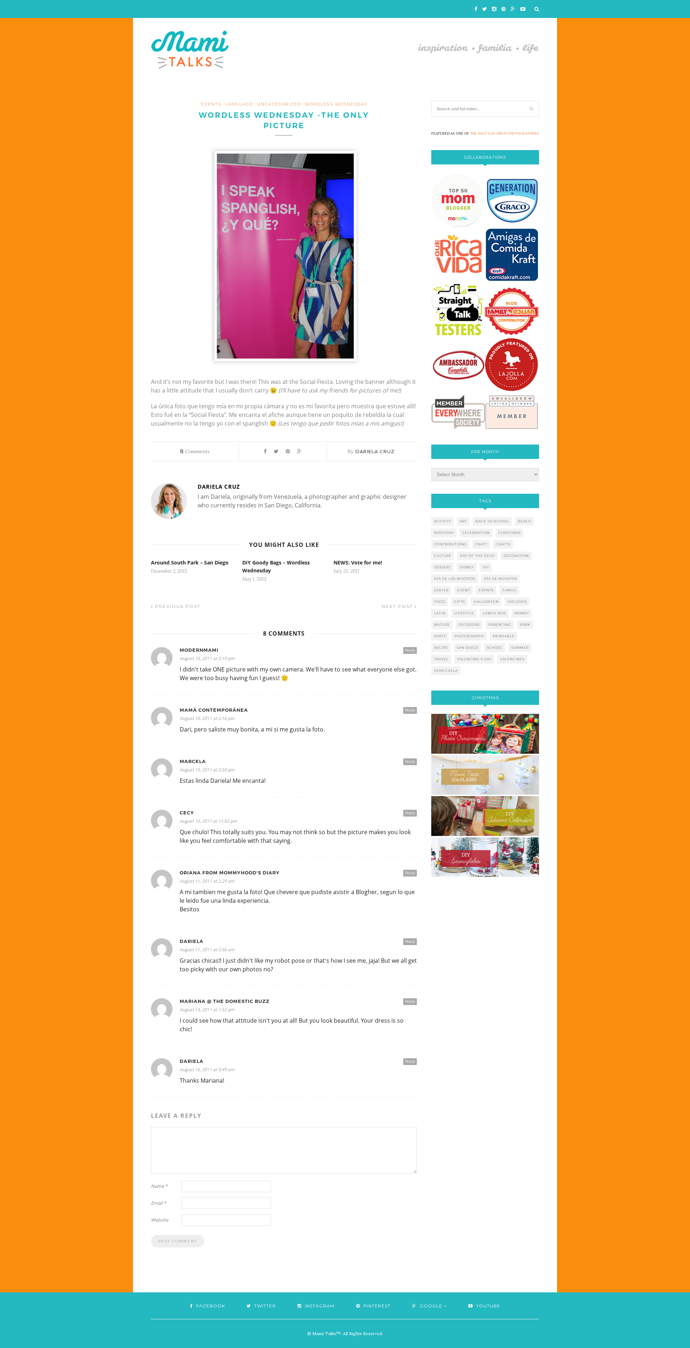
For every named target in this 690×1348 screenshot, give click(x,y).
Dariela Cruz (375, 451)
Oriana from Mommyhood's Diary (230, 873)
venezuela (446, 671)
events (211, 104)
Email (158, 1203)
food (439, 602)
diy (486, 567)
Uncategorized (279, 104)
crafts (503, 544)
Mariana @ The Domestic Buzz (225, 1001)
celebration (476, 533)
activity (442, 521)
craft (481, 544)
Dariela (191, 941)
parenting (499, 625)
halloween (486, 602)
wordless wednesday (336, 104)
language (239, 104)
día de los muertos (454, 579)
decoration (516, 556)
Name (159, 1186)
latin (440, 613)
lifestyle (464, 613)
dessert (442, 567)
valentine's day (474, 659)
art (463, 521)
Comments (195, 451)
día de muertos (500, 579)
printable (504, 636)
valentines (512, 659)
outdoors (469, 625)
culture (442, 556)
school (495, 648)
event (463, 590)
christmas (509, 533)
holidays (517, 602)
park (525, 625)
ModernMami (199, 650)
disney (467, 567)
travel (441, 659)
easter (441, 590)
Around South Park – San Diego (190, 562)
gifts (459, 602)
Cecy (187, 813)
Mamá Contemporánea (214, 710)
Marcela (193, 761)
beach (525, 521)
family (509, 590)
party (440, 636)
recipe (441, 648)
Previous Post (177, 606)
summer (520, 648)
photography (469, 636)
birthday (444, 533)
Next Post (398, 606)
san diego (467, 648)
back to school (492, 521)
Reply (410, 650)
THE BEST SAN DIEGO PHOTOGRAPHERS (504, 133)
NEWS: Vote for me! (358, 562)
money (522, 613)
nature (442, 625)
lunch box (494, 613)
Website (159, 1220)
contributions (450, 544)
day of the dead (477, 556)
